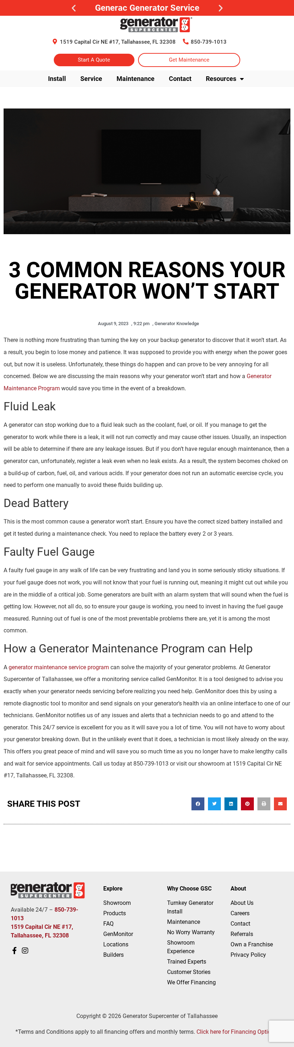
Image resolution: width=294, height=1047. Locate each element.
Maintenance (136, 78)
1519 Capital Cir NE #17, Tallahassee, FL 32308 (118, 42)
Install (57, 78)
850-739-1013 (209, 42)
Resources (221, 78)
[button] (73, 8)
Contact (180, 78)
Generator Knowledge (177, 323)
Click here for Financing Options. (237, 1031)
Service (91, 78)
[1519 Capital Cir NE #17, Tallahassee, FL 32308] (55, 41)
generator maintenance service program (59, 667)
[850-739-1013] (186, 41)
